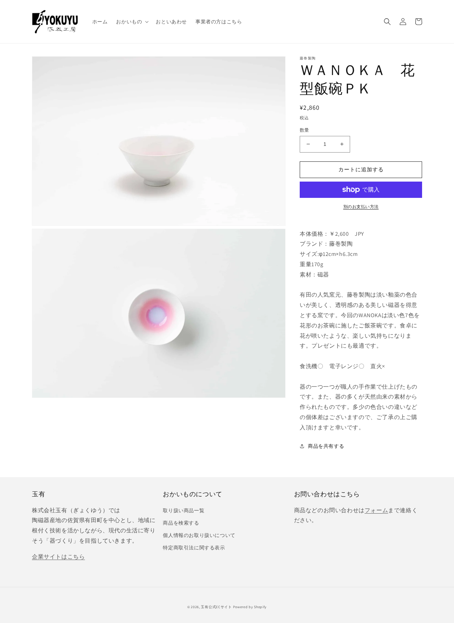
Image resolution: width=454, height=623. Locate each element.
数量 (304, 130)
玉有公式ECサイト (216, 607)
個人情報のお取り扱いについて (199, 535)
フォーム (376, 510)
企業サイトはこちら (58, 556)
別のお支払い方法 (361, 206)
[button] (131, 21)
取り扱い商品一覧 (183, 510)
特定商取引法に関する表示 (194, 547)
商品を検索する (181, 523)
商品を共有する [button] (326, 446)
